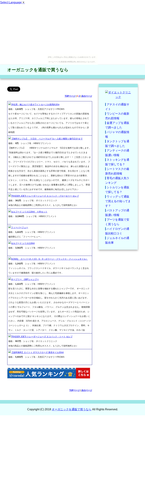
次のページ (87, 96)
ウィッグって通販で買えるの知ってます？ (118, 201)
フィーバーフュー (19, 227)
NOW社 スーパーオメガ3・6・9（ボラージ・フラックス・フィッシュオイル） (49, 259)
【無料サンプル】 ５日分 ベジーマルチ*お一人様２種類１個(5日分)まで (47, 138)
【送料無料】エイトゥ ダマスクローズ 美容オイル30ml (37, 352)
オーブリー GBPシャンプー (25, 279)
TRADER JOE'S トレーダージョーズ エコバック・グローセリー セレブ (45, 196)
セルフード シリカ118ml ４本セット (29, 211)
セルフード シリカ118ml (23, 243)
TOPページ (70, 96)
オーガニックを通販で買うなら (37, 69)
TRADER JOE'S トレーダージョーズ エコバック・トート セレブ (41, 336)
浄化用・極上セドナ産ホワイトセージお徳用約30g (35, 104)
